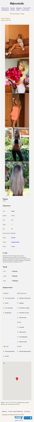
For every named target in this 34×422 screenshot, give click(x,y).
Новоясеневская (15, 242)
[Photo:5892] (17, 145)
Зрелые (12, 8)
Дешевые (19, 8)
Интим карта (25, 10)
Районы (12, 10)
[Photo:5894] (17, 42)
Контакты (27, 411)
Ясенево (13, 237)
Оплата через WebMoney (15, 411)
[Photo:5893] (17, 179)
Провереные (5, 10)
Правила (4, 411)
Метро (18, 10)
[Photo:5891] (17, 110)
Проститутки (5, 8)
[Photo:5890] (17, 76)
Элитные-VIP (27, 8)
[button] (17, 379)
